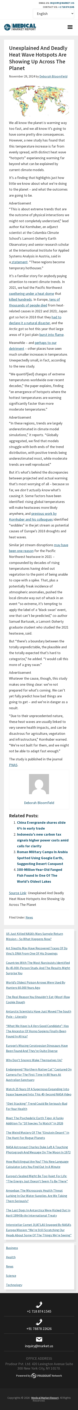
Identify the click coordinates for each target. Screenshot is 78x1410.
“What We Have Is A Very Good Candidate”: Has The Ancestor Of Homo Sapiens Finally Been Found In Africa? (37, 1031)
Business (12, 1248)
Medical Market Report (20, 28)
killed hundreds (20, 299)
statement (19, 262)
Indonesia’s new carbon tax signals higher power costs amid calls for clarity (43, 840)
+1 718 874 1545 (66, 6)
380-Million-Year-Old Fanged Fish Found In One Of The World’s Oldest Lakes (39, 875)
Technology (14, 1285)
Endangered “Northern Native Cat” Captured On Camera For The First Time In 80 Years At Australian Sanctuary (39, 1074)
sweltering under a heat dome (31, 293)
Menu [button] (70, 28)
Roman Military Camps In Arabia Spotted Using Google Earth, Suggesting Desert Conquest (42, 858)
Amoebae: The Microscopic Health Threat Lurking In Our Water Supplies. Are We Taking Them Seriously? (36, 1195)
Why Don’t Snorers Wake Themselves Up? (34, 1060)
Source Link (17, 893)
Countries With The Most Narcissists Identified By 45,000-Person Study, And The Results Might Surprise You (38, 968)
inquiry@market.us (62, 2)
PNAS (13, 765)
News (29, 917)
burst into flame (51, 334)
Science (11, 1276)
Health (11, 1257)
